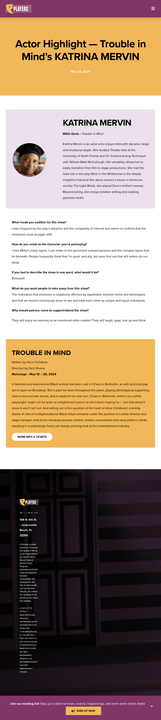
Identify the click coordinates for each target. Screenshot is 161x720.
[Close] (151, 706)
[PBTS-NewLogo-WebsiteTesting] (18, 5)
